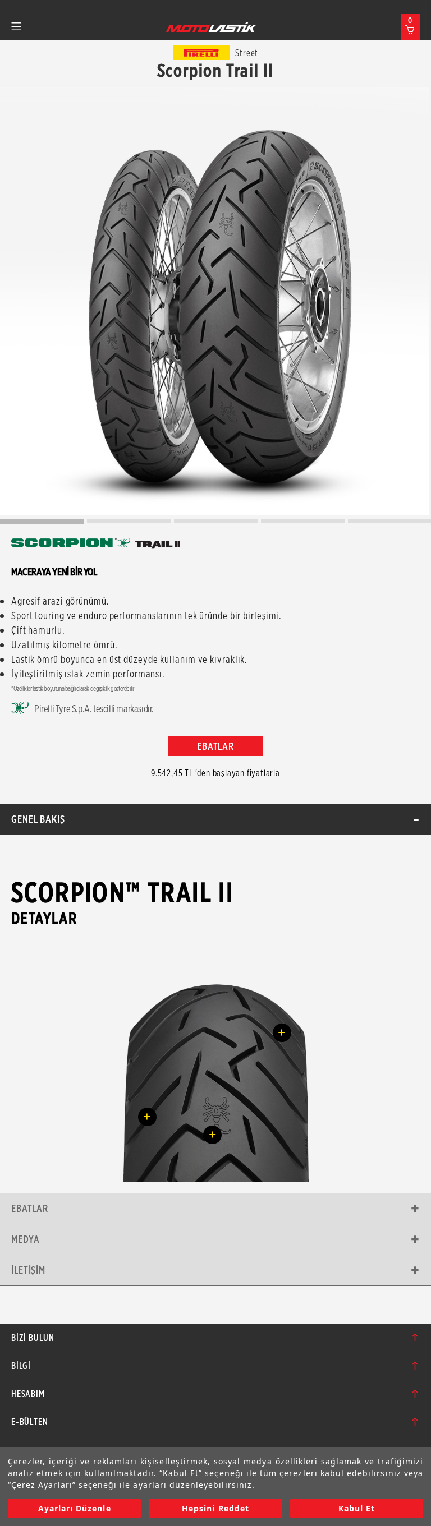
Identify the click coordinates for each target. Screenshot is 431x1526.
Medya (25, 1239)
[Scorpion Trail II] (214, 301)
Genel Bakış (38, 819)
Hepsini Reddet (215, 1508)
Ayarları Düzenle (74, 1508)
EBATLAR (215, 746)
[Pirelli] (201, 52)
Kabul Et (356, 1508)
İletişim (28, 1270)
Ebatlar (29, 1208)
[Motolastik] (211, 27)
